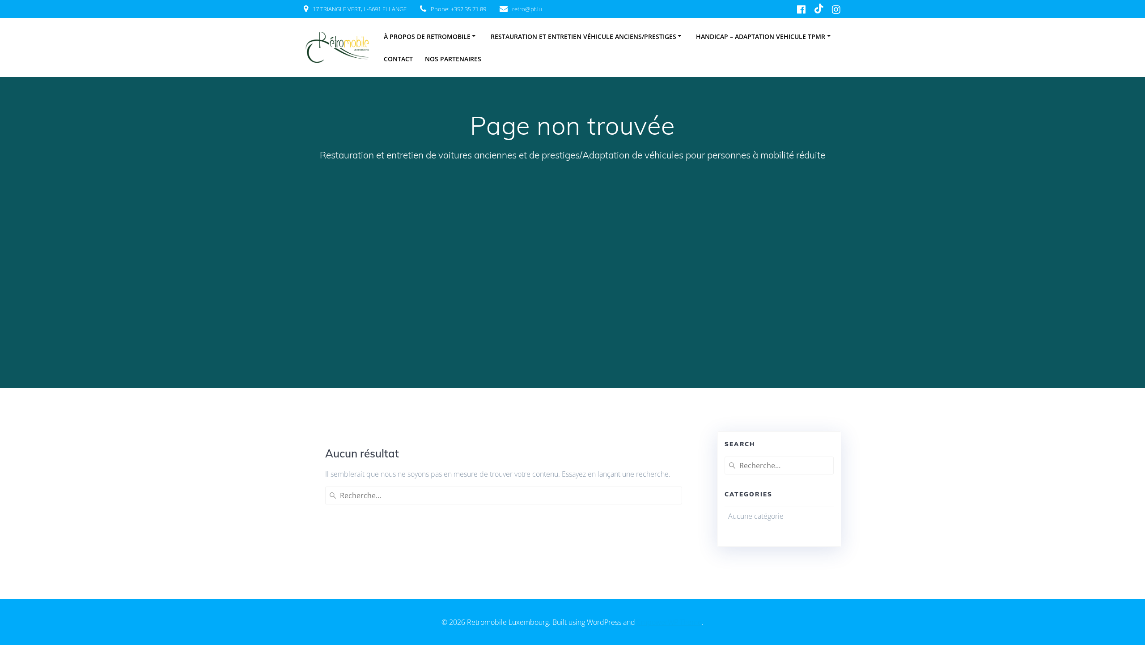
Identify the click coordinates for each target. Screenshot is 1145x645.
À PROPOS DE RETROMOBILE (427, 36)
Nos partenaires (453, 59)
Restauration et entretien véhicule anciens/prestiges (583, 36)
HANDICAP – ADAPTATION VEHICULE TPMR (760, 36)
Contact (398, 59)
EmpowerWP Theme (669, 622)
